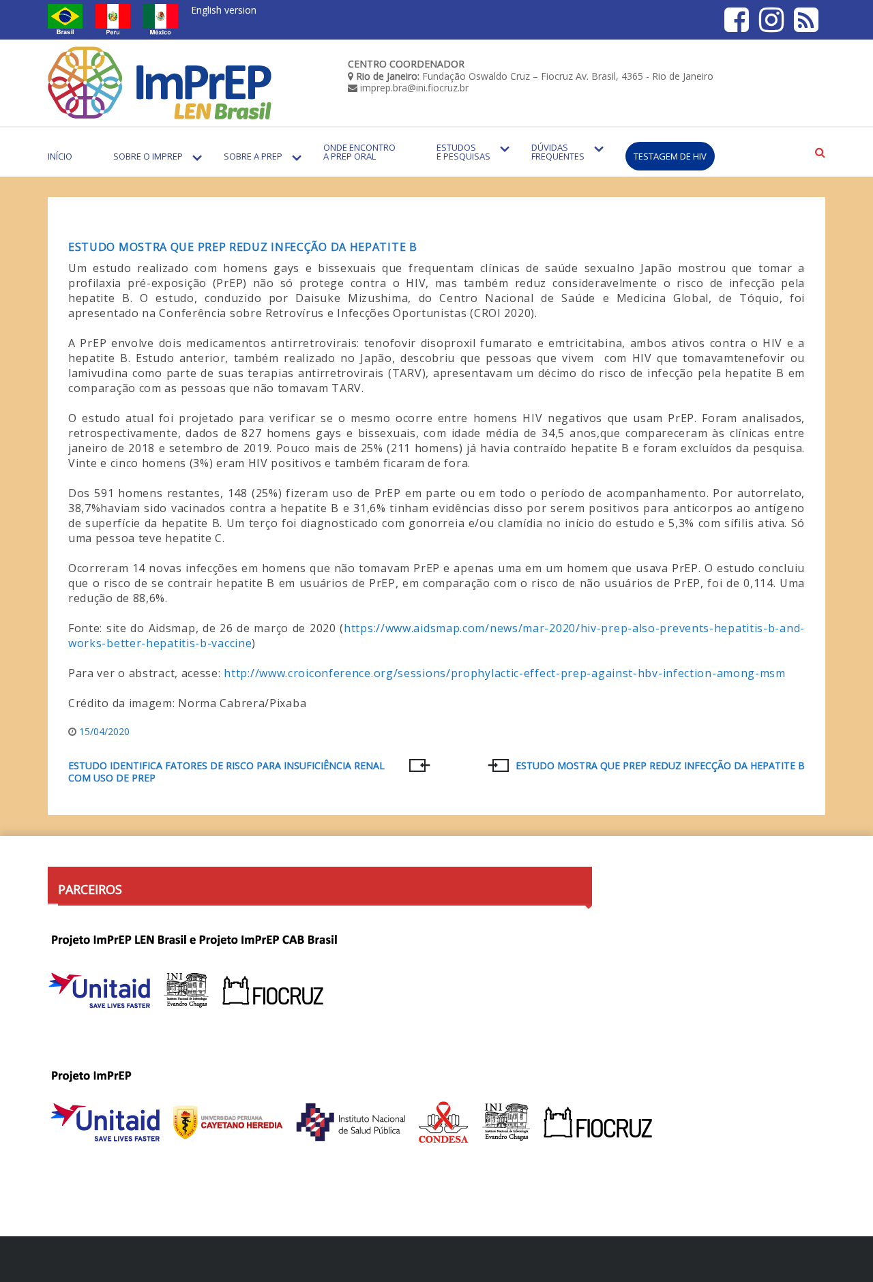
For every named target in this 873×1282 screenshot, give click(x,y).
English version (223, 9)
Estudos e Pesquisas (463, 151)
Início (60, 156)
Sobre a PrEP (253, 156)
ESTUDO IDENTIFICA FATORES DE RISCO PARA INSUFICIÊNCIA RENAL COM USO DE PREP (226, 772)
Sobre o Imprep (148, 156)
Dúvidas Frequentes (558, 151)
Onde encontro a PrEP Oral (359, 151)
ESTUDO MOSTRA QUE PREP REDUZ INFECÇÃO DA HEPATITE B (660, 766)
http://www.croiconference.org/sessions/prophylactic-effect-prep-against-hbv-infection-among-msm (505, 673)
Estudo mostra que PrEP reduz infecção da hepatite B (242, 246)
